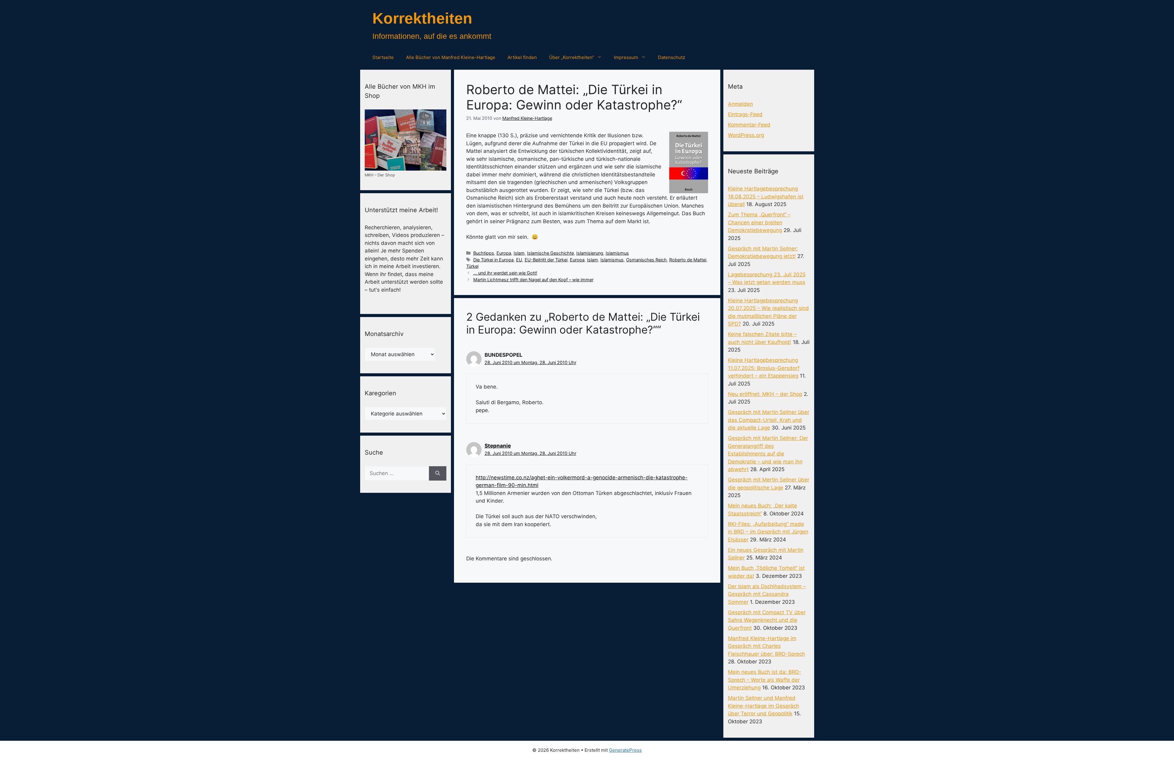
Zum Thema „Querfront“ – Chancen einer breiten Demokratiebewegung (759, 222)
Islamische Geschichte (550, 253)
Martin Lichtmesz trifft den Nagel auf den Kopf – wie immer (533, 279)
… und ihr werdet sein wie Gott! (505, 272)
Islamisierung (589, 253)
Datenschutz (671, 57)
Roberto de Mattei (687, 259)
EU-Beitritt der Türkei (546, 259)
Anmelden (740, 104)
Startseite (383, 57)
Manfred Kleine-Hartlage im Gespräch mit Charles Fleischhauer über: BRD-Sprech (766, 646)
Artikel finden (522, 57)
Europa (504, 253)
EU (519, 259)
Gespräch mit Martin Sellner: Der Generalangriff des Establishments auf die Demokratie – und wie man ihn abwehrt (768, 453)
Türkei (472, 266)
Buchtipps (483, 253)
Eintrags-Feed (745, 114)
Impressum (626, 57)
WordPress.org (746, 135)
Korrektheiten (422, 18)
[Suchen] (437, 473)
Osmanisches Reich (646, 259)
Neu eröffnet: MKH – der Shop (765, 394)
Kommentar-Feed (749, 125)
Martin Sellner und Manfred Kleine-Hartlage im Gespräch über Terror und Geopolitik (763, 706)
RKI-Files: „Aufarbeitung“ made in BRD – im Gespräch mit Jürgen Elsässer (768, 532)
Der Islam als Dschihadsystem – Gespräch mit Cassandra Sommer (767, 594)
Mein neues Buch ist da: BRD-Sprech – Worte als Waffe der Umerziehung (764, 680)
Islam (519, 253)
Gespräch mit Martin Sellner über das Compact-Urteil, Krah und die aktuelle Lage (768, 420)
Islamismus (617, 253)
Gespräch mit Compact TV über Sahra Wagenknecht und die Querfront (767, 620)
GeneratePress (625, 750)
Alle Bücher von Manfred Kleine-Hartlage (450, 57)
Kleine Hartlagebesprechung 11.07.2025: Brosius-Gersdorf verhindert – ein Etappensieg (763, 368)
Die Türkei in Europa (493, 259)
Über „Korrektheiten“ (571, 57)
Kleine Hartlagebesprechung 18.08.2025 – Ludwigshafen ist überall (765, 196)
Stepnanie (498, 446)
